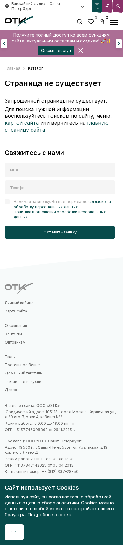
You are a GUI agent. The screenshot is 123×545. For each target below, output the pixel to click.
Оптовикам (15, 342)
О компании (16, 325)
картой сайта (22, 123)
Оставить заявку (60, 232)
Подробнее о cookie (50, 514)
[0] (91, 22)
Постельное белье (22, 364)
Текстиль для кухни (23, 381)
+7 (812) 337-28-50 (60, 471)
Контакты (13, 334)
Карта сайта (16, 311)
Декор (11, 389)
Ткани (10, 356)
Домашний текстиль (23, 373)
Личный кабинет (20, 303)
